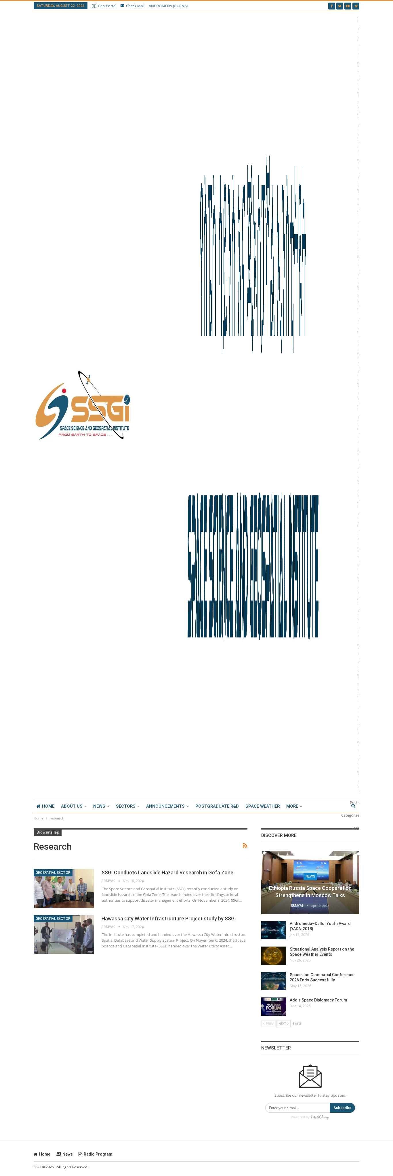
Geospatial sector (53, 873)
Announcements (165, 806)
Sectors (126, 806)
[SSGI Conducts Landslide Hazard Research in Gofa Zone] (64, 888)
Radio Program (98, 1154)
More (292, 806)
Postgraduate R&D (217, 806)
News (310, 876)
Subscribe (342, 1108)
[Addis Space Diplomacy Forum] (273, 1006)
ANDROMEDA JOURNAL (169, 5)
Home (48, 806)
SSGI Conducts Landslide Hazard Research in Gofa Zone (167, 872)
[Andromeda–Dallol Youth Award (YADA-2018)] (273, 930)
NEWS (99, 806)
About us (72, 806)
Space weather (262, 806)
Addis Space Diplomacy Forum (318, 1000)
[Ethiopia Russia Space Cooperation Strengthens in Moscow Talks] (310, 883)
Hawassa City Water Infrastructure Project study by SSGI (169, 918)
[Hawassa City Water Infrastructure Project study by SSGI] (64, 934)
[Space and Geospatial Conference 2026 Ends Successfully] (273, 981)
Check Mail (135, 5)
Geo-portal (107, 5)
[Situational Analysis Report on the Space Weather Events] (273, 956)
